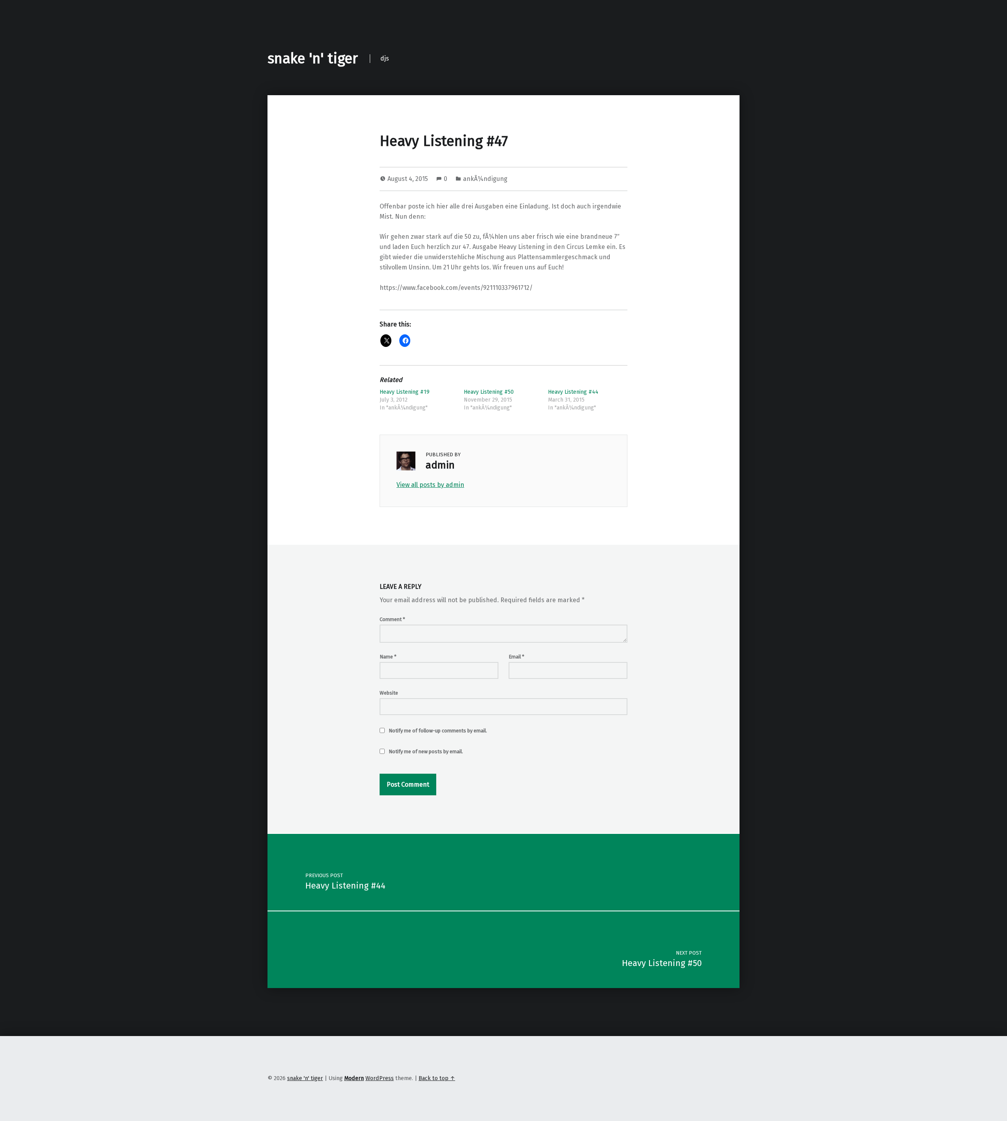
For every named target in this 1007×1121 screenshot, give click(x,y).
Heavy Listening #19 (405, 392)
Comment (392, 619)
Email (516, 657)
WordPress (379, 1078)
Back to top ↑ (437, 1078)
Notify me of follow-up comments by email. (438, 731)
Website (389, 693)
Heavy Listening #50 (489, 392)
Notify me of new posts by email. (426, 751)
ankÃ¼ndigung (485, 179)
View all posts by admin (430, 485)
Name (388, 657)
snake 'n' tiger (312, 58)
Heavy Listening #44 (573, 392)
